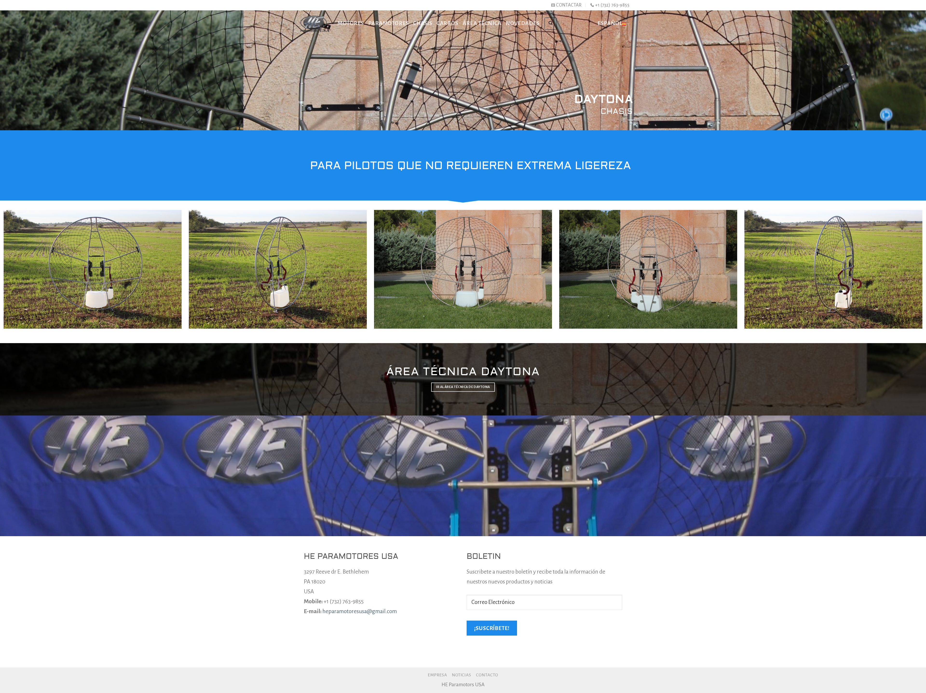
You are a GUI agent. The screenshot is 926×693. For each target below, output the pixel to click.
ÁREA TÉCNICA (482, 23)
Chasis (422, 23)
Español (610, 23)
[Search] (551, 23)
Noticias (461, 674)
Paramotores (388, 23)
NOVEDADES (523, 23)
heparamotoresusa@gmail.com (359, 611)
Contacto (487, 674)
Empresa (437, 674)
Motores (351, 23)
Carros (447, 23)
